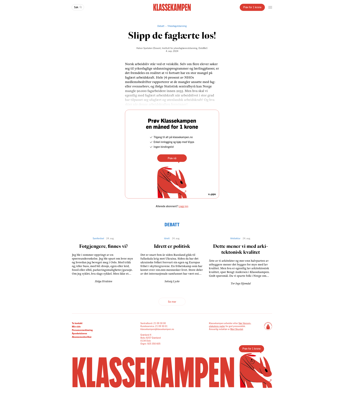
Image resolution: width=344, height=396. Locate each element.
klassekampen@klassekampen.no (157, 329)
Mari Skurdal (236, 329)
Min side (76, 326)
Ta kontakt (77, 323)
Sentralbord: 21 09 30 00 (153, 323)
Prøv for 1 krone (252, 7)
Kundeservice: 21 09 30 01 (154, 326)
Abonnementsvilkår (82, 336)
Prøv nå (172, 158)
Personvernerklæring (82, 329)
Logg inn (183, 206)
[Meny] (270, 7)
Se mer (172, 301)
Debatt (160, 25)
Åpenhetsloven (79, 333)
